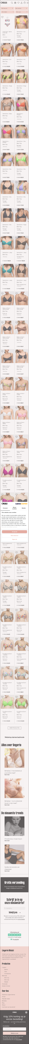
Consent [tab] (5, 508)
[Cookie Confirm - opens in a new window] (21, 503)
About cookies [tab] (14, 508)
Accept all (14, 531)
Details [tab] (24, 508)
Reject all (14, 539)
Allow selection (14, 535)
